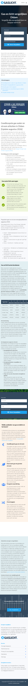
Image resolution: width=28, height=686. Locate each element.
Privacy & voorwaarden (7, 651)
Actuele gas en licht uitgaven (9, 87)
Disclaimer (4, 654)
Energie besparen (6, 646)
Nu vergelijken (14, 610)
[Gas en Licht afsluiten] (9, 2)
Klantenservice (5, 648)
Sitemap (3, 657)
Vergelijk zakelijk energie (8, 92)
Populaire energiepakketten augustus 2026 (13, 85)
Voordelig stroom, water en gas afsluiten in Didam (14, 83)
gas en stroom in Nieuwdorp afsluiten (16, 572)
